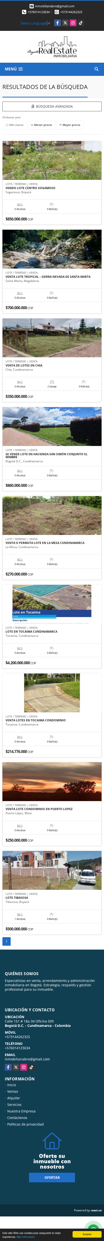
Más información (26, 1237)
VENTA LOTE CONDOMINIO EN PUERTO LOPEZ (39, 809)
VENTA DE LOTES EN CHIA (24, 365)
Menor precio (42, 125)
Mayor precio (71, 125)
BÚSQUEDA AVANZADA (53, 106)
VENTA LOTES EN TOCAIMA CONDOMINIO (36, 720)
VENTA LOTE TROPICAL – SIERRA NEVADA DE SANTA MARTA (48, 276)
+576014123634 (39, 12)
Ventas (12, 1091)
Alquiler (13, 1098)
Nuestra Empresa (21, 1111)
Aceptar (87, 1234)
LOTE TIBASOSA (17, 897)
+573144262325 (71, 12)
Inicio (11, 1085)
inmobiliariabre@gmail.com (27, 1059)
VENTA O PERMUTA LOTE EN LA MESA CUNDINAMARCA (45, 543)
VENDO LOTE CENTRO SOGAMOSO (30, 188)
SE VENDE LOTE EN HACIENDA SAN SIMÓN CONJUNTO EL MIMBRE (47, 456)
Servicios (14, 1104)
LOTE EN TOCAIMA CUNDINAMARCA (31, 631)
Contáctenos (17, 1117)
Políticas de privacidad (25, 1124)
